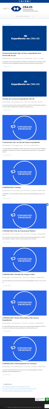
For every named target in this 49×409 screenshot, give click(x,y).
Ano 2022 (35, 58)
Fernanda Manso (7, 58)
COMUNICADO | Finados (11, 187)
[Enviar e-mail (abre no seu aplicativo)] (30, 1)
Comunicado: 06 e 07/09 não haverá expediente (21, 142)
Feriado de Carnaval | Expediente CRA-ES (18, 99)
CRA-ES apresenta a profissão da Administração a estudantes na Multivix (16, 386)
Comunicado (41, 58)
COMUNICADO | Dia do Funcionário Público (18, 231)
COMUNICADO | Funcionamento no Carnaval (19, 363)
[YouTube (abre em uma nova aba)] (28, 1)
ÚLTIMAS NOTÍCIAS (35, 145)
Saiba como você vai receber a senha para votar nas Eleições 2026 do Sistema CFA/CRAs (19, 388)
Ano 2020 (28, 190)
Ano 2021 (28, 145)
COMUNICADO (9, 24)
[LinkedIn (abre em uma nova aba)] (26, 1)
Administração (29, 58)
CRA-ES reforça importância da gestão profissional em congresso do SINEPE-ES (17, 390)
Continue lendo (8, 67)
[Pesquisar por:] (32, 16)
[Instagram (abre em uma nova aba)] (24, 1)
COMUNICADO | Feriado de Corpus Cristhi (18, 274)
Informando (40, 101)
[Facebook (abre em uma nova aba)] (21, 1)
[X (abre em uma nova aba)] (19, 1)
